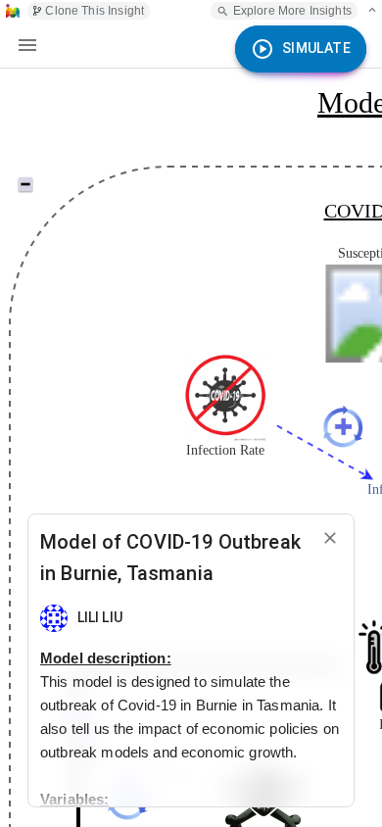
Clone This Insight (94, 11)
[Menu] (27, 45)
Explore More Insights (292, 11)
